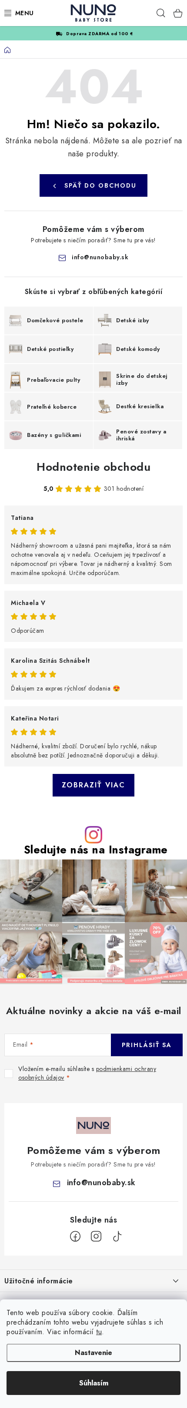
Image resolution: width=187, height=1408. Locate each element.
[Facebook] (75, 1236)
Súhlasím (93, 1383)
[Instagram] (96, 1236)
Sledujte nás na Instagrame (96, 849)
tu (99, 1332)
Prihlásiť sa (147, 1045)
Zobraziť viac (93, 785)
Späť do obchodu (100, 185)
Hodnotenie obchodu (93, 467)
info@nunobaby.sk (100, 257)
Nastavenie (93, 1353)
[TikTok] (117, 1236)
